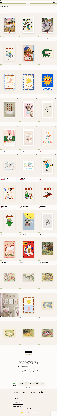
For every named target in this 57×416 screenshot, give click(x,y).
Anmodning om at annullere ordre (39, 404)
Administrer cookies (39, 405)
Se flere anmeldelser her (28, 387)
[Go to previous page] (25, 354)
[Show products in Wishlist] (54, 2)
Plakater (3, 6)
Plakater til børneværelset (7, 6)
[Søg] (53, 2)
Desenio (30, 414)
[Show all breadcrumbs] (1, 6)
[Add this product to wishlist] (18, 14)
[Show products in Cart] (56, 2)
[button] (54, 413)
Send (17, 404)
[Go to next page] (31, 354)
